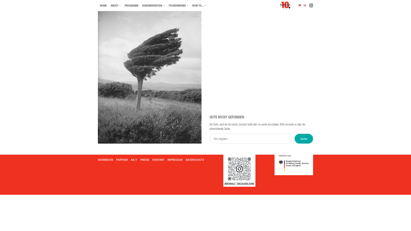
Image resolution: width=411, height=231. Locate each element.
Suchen (303, 139)
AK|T (134, 160)
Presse (144, 160)
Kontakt (158, 160)
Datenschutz (195, 160)
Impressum (175, 160)
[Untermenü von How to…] (205, 5)
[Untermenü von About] (120, 5)
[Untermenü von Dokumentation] (164, 5)
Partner (122, 160)
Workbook (105, 160)
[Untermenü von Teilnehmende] (187, 5)
